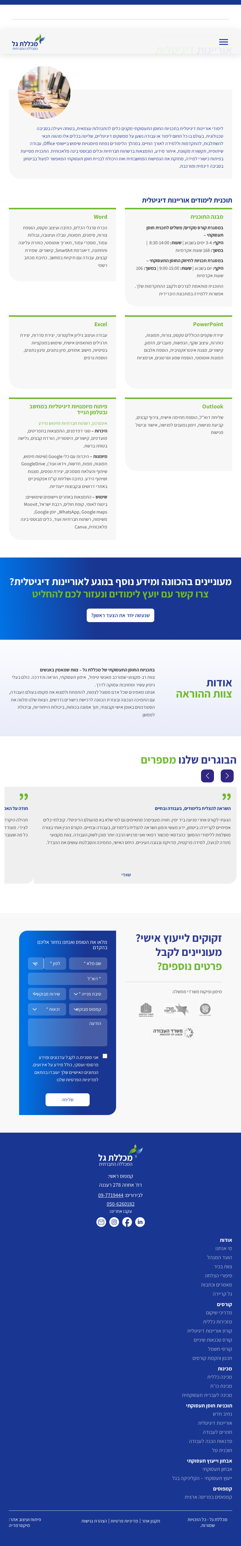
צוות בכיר (223, 1266)
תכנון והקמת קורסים (212, 1358)
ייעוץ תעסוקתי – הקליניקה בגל (202, 1478)
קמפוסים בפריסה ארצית (208, 1496)
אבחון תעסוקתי (217, 1469)
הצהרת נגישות (94, 1521)
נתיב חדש (222, 1413)
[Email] (101, 1222)
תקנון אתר (151, 1521)
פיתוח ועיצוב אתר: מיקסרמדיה (25, 1522)
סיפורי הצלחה (218, 1275)
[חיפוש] (225, 12)
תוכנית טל (222, 1450)
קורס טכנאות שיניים (213, 1339)
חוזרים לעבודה (217, 1432)
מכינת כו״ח (221, 1385)
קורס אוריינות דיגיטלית (209, 1330)
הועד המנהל (219, 1257)
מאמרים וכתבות (216, 1284)
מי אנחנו (223, 1248)
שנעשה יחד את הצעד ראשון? (120, 615)
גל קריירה (222, 1293)
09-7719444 (110, 1195)
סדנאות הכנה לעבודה (210, 1441)
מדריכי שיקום (219, 1312)
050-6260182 (121, 1203)
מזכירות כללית (217, 1321)
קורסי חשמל (220, 1348)
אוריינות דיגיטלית (215, 1422)
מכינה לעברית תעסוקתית (207, 1395)
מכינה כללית (219, 1376)
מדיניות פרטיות (124, 1521)
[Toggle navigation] (223, 42)
